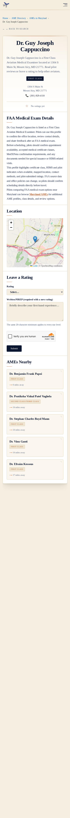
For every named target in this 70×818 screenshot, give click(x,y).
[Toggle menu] (65, 4)
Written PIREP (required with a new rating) (34, 312)
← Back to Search (17, 29)
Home (5, 18)
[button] (35, 239)
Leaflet (35, 266)
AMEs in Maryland (38, 18)
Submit (14, 348)
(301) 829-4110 (35, 95)
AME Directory (19, 18)
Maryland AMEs (38, 194)
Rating (10, 286)
